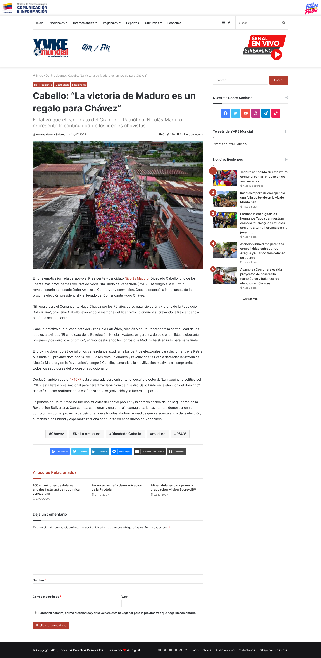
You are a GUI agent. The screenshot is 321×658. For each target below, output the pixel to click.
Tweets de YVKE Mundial (230, 144)
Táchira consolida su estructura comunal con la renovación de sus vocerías (264, 176)
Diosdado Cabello (126, 433)
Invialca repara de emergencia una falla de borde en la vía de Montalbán (262, 197)
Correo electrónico (47, 596)
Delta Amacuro (87, 433)
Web (124, 596)
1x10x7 (75, 379)
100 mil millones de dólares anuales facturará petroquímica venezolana (56, 489)
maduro (159, 433)
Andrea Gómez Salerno (50, 134)
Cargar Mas (250, 298)
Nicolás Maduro (137, 278)
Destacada (62, 84)
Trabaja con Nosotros (272, 650)
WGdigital (133, 650)
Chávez (57, 433)
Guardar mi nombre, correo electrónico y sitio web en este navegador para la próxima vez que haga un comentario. (116, 613)
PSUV (181, 433)
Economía (174, 23)
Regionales (110, 23)
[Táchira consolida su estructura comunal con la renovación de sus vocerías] (225, 178)
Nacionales (57, 23)
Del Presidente (56, 75)
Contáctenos (246, 650)
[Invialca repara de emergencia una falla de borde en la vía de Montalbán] (225, 199)
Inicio (39, 23)
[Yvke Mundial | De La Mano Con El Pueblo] (73, 48)
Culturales (152, 23)
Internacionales (83, 23)
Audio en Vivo (225, 650)
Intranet (207, 650)
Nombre (39, 580)
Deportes (132, 23)
